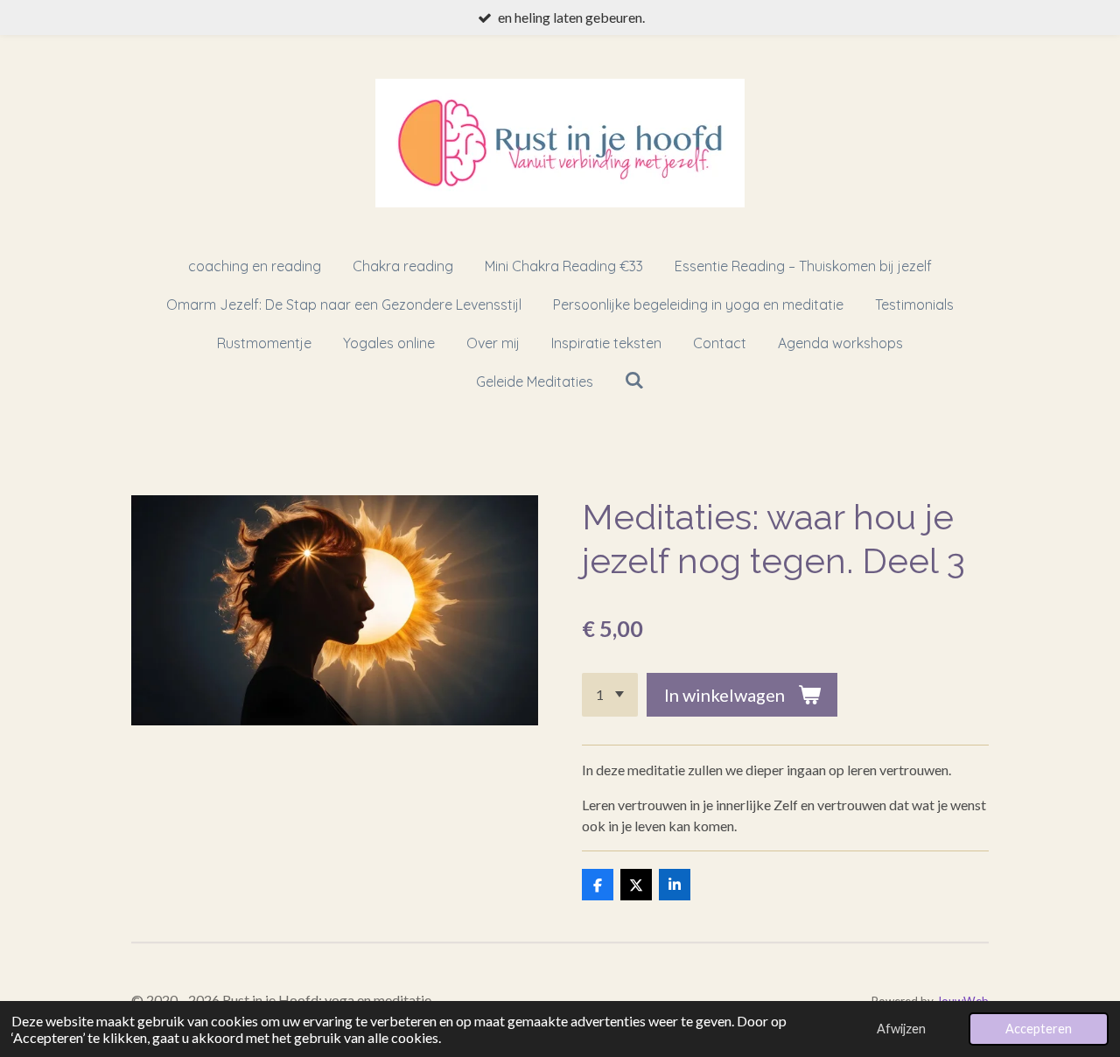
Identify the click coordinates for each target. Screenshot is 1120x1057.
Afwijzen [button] (901, 1028)
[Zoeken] (634, 380)
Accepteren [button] (1038, 1028)
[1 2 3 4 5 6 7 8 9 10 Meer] (610, 695)
